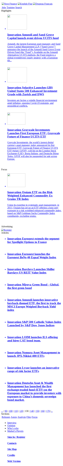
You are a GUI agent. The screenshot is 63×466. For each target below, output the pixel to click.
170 (48, 411)
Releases (6, 417)
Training (11, 7)
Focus (34, 417)
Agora (14, 417)
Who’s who (13, 428)
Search (18, 7)
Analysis (21, 417)
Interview (12, 422)
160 (42, 411)
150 (37, 411)
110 (16, 411)
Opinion (11, 425)
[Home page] (9, 3)
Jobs (4, 7)
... (2, 411)
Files (28, 417)
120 (21, 411)
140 (32, 411)
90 (6, 411)
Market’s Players (15, 431)
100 (11, 411)
